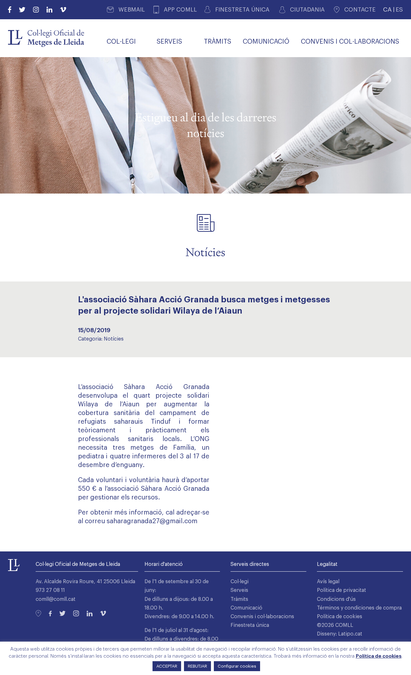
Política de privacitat (341, 590)
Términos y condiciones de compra (359, 607)
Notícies (114, 339)
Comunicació (246, 607)
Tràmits (239, 599)
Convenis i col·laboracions (262, 616)
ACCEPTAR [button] (166, 666)
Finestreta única (250, 625)
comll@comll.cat (55, 599)
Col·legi (240, 581)
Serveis (239, 590)
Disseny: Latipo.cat (339, 633)
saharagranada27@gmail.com (152, 521)
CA (387, 9)
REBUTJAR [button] (197, 666)
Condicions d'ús (336, 599)
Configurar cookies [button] (237, 666)
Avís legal (328, 581)
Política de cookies (339, 616)
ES (399, 9)
